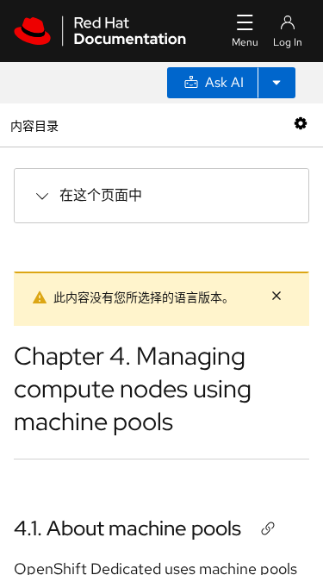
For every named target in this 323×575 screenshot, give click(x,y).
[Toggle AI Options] (276, 82)
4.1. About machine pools (127, 528)
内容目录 (34, 125)
